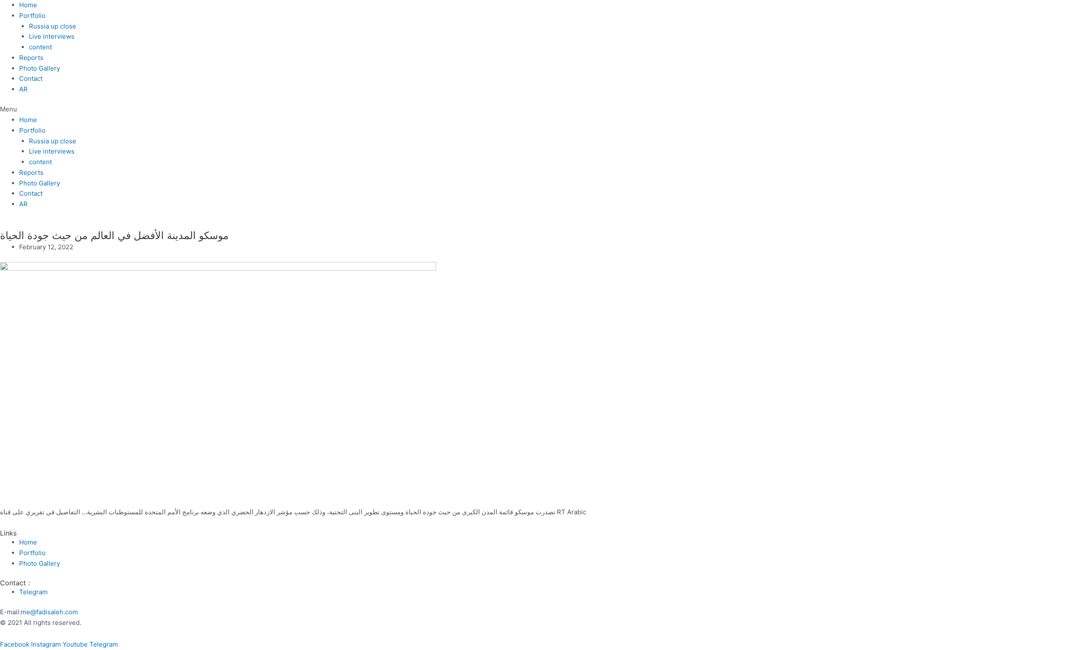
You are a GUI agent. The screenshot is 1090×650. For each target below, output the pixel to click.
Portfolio (32, 15)
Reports (31, 58)
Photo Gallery (39, 68)
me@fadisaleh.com (49, 612)
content (40, 47)
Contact (31, 78)
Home (28, 5)
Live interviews (52, 36)
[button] (545, 109)
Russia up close (52, 26)
